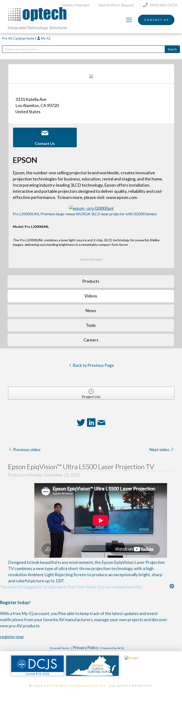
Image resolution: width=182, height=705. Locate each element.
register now (12, 636)
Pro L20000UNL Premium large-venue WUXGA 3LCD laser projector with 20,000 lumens (85, 213)
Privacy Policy (85, 647)
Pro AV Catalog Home (18, 38)
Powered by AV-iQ (112, 648)
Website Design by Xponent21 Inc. (91, 692)
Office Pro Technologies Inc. (76, 685)
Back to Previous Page (93, 365)
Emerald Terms (60, 648)
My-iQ (45, 38)
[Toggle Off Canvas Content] (129, 20)
